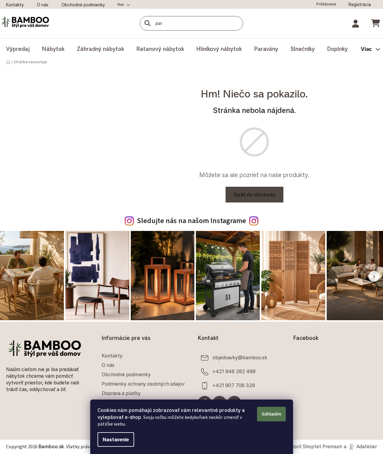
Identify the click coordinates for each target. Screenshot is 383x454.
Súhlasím (271, 414)
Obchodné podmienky (83, 4)
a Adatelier (360, 446)
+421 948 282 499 (234, 371)
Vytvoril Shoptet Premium (313, 446)
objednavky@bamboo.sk (240, 357)
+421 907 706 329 (234, 385)
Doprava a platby (121, 393)
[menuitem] (18, 48)
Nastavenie (116, 439)
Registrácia (359, 4)
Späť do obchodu (254, 195)
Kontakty (15, 4)
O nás (42, 4)
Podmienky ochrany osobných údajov (143, 384)
